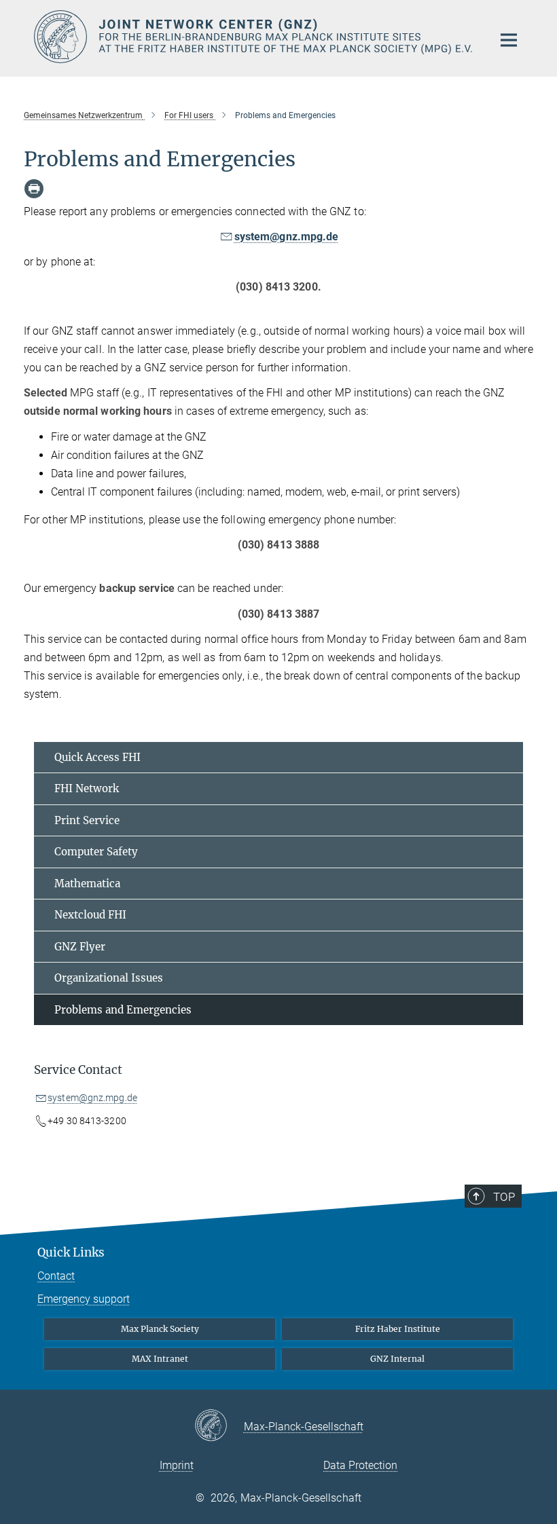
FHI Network (86, 788)
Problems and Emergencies (123, 1009)
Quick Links (71, 1252)
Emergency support (83, 1299)
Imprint (177, 1465)
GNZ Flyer (79, 946)
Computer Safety (96, 851)
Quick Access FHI (97, 757)
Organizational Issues (108, 977)
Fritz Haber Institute (397, 1329)
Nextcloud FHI (90, 914)
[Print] (34, 189)
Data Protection (360, 1465)
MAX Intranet (160, 1359)
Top (504, 1197)
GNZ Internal (397, 1359)
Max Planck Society (160, 1329)
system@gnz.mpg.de (286, 236)
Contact (56, 1275)
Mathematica (87, 883)
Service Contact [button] (78, 1070)
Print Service (87, 820)
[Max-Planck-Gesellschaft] (219, 1426)
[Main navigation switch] (508, 40)
